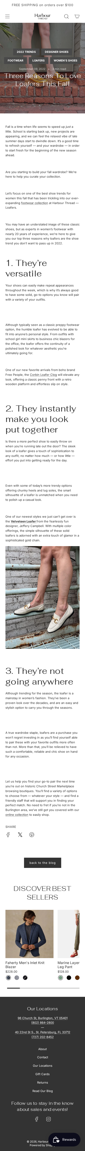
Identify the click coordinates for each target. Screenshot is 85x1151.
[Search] (66, 16)
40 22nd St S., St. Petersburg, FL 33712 (42, 1032)
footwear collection (34, 203)
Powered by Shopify (43, 1145)
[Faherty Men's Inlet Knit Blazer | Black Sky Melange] (25, 977)
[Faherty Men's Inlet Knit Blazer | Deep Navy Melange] (8, 977)
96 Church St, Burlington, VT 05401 (43, 1018)
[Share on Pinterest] (31, 835)
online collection (16, 814)
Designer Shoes (56, 52)
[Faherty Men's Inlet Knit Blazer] (29, 934)
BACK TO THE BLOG (42, 863)
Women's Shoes (65, 60)
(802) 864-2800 (42, 1022)
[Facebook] (36, 1119)
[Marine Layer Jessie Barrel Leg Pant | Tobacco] (77, 977)
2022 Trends (26, 52)
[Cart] (77, 16)
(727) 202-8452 (43, 1037)
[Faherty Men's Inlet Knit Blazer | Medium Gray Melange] (17, 977)
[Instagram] (48, 1119)
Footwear (15, 60)
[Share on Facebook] (8, 835)
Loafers (38, 60)
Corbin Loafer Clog (43, 374)
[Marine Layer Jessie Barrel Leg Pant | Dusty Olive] (60, 977)
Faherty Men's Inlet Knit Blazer (24, 965)
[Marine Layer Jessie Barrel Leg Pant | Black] (69, 977)
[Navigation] (7, 16)
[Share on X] (20, 835)
